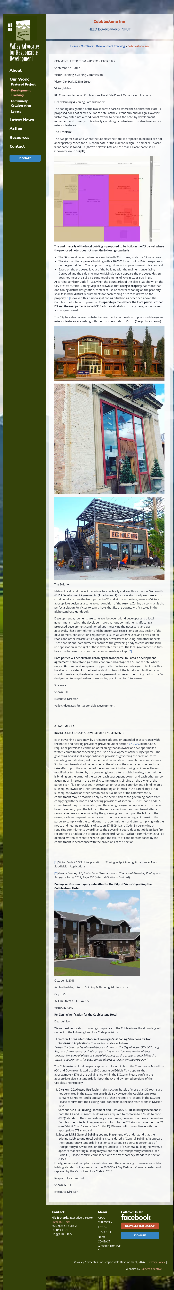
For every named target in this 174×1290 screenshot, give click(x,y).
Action (16, 128)
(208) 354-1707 (61, 1222)
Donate (25, 158)
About (16, 70)
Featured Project (23, 84)
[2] (130, 651)
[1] (68, 298)
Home (74, 46)
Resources (19, 137)
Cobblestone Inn (138, 46)
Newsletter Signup (140, 1226)
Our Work (19, 79)
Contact (17, 146)
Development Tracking (110, 46)
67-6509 (134, 744)
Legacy (16, 112)
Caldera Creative (151, 1269)
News (102, 1237)
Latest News (22, 119)
